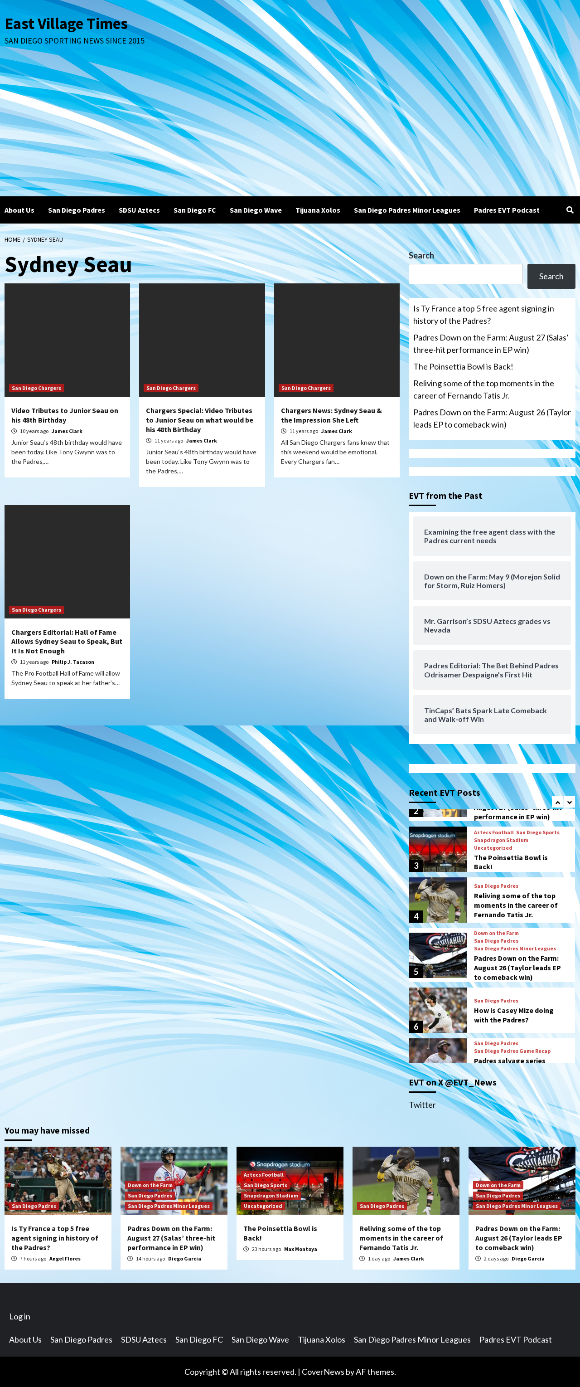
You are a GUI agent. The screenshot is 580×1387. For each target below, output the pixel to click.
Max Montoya (300, 1249)
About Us (19, 209)
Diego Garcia (184, 1258)
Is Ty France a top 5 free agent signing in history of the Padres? (483, 314)
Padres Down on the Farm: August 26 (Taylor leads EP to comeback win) (492, 418)
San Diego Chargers (36, 387)
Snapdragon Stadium (501, 840)
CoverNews (323, 1372)
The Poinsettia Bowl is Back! (463, 366)
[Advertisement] (290, 128)
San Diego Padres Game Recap (512, 1051)
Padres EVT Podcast (507, 209)
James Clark (67, 431)
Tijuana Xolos (317, 209)
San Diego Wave (256, 209)
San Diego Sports (538, 832)
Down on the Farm (496, 933)
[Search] (569, 210)
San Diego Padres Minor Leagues (407, 209)
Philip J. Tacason (73, 661)
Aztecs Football (494, 832)
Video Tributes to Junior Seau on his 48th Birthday (64, 415)
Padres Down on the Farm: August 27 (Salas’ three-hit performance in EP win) (491, 343)
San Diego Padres (76, 209)
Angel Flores (65, 1258)
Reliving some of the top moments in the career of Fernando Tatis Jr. (483, 389)
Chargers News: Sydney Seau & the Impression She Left (331, 415)
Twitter (422, 1105)
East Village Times (66, 24)
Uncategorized (493, 848)
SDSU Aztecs (139, 209)
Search (421, 255)
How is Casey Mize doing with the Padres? (514, 1015)
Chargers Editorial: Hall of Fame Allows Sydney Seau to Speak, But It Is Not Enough (66, 642)
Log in (19, 1316)
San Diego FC (195, 209)
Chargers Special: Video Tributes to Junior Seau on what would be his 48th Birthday (199, 420)
